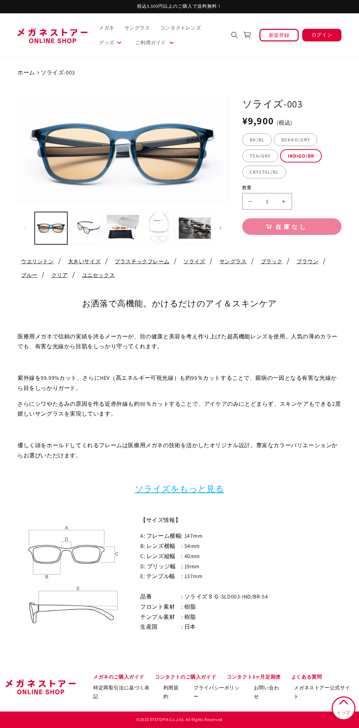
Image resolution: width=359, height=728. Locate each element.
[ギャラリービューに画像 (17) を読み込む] (87, 228)
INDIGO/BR (301, 156)
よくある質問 (306, 677)
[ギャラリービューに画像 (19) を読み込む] (159, 228)
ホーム (26, 72)
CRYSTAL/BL (264, 172)
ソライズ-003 (58, 72)
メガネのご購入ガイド (118, 677)
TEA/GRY (260, 156)
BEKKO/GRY (295, 140)
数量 (247, 188)
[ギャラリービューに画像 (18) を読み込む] (123, 228)
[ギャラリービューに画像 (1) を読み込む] (51, 228)
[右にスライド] (220, 228)
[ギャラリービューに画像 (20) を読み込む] (194, 228)
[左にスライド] (25, 228)
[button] (113, 42)
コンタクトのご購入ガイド (185, 677)
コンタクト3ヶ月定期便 (254, 677)
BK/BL (257, 140)
